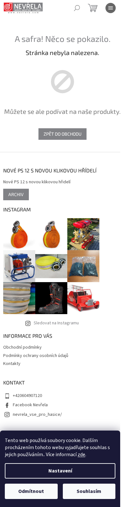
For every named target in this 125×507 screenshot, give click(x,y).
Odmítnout (31, 491)
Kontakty (12, 363)
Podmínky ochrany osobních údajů (35, 356)
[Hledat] (77, 8)
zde (81, 454)
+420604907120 (27, 395)
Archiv (16, 194)
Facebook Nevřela (30, 405)
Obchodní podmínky (22, 347)
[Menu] (110, 8)
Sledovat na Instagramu (56, 323)
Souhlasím (89, 491)
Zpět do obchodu (62, 134)
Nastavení (60, 470)
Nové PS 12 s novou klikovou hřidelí (37, 182)
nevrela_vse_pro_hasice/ (37, 414)
